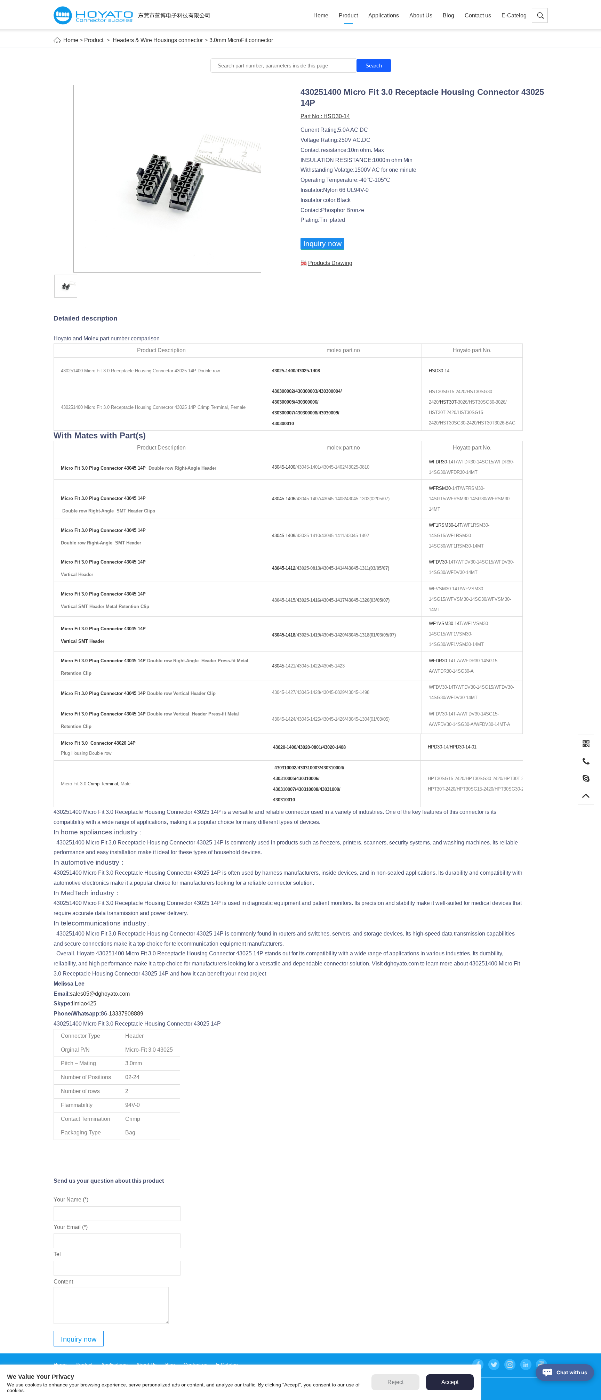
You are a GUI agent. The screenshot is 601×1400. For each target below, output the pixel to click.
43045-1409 (283, 535)
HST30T (448, 402)
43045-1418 (283, 635)
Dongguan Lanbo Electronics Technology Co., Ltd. (93, 15)
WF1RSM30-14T (445, 525)
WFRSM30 (440, 488)
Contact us (478, 15)
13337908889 (126, 1014)
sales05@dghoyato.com (100, 994)
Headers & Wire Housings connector (158, 40)
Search (374, 65)
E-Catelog (514, 15)
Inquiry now (322, 244)
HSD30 (436, 370)
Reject (395, 1382)
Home (320, 15)
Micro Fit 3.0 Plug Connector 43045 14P (104, 468)
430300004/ (330, 391)
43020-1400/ (285, 747)
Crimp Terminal (103, 783)
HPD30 (435, 747)
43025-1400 (283, 370)
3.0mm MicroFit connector (241, 40)
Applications (383, 15)
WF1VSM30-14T (445, 623)
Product (348, 15)
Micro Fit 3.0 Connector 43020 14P (98, 743)
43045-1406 (283, 498)
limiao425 (84, 1003)
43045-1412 (283, 568)
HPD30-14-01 (463, 747)
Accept (449, 1382)
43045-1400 (283, 467)
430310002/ (286, 767)
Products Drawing (330, 263)
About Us (420, 15)
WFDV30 (438, 562)
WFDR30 (438, 461)
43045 (278, 666)
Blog (448, 15)
